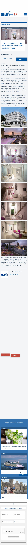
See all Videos (23, 475)
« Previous (5, 355)
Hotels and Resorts (5, 24)
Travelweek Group (7, 58)
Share (21, 59)
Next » (15, 355)
